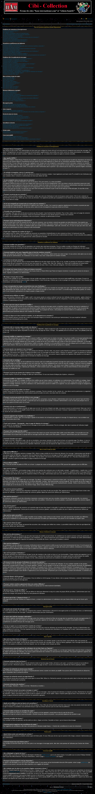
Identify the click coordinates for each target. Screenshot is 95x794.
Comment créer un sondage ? (10, 62)
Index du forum (6, 24)
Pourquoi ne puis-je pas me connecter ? (13, 36)
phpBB (24, 282)
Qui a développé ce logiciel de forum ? (12, 136)
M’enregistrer (14, 18)
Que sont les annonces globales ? (11, 83)
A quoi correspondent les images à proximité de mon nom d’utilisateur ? (21, 51)
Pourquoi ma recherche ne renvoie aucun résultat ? (16, 116)
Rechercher (89, 18)
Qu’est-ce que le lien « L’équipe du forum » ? (14, 100)
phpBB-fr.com (49, 792)
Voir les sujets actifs (87, 24)
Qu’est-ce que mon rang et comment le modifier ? (15, 53)
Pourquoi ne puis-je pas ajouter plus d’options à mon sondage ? (19, 63)
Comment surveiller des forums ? (11, 126)
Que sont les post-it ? (8, 85)
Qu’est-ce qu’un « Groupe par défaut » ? (13, 99)
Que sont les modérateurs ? (10, 93)
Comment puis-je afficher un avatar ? (12, 52)
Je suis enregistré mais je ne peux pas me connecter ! (16, 34)
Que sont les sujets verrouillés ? (11, 86)
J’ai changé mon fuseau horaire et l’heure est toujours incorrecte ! (19, 48)
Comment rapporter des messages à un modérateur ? (16, 70)
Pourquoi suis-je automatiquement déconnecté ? (15, 39)
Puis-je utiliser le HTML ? (9, 79)
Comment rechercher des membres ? (12, 119)
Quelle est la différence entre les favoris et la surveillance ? (17, 124)
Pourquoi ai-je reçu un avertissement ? (12, 69)
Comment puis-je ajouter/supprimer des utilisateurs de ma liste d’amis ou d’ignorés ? (24, 111)
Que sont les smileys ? (8, 80)
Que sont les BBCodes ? (9, 77)
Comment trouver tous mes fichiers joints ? (13, 133)
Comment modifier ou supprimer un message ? (15, 60)
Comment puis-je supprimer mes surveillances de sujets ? (17, 128)
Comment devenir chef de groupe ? (12, 96)
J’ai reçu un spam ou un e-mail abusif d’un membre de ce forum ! (19, 107)
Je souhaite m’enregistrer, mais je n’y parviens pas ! (16, 33)
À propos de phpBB (50, 756)
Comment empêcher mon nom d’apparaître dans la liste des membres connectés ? (23, 46)
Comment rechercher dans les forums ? (13, 115)
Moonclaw (54, 789)
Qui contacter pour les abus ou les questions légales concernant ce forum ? (22, 139)
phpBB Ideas (84, 762)
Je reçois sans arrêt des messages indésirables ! (15, 105)
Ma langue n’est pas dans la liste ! (11, 50)
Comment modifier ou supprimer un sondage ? (14, 65)
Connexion (6, 18)
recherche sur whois (14, 771)
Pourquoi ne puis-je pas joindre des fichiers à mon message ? (18, 67)
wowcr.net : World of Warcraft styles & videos (64, 789)
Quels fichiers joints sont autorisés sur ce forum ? (15, 131)
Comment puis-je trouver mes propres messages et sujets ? (18, 120)
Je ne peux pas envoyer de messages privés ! (14, 104)
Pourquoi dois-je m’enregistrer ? (11, 30)
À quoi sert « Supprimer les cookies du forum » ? (15, 41)
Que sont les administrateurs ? (10, 91)
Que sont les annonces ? (9, 84)
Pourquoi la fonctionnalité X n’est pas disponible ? (15, 137)
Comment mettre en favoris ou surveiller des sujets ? (16, 125)
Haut (4, 155)
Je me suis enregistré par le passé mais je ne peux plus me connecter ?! (21, 37)
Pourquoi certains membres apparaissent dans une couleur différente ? (21, 98)
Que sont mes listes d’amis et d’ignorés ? (13, 110)
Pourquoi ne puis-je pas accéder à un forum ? (14, 66)
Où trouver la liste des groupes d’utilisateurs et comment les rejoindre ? (21, 95)
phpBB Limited (46, 755)
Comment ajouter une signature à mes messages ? (16, 61)
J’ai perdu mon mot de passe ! (10, 38)
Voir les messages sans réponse (74, 24)
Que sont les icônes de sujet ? (10, 88)
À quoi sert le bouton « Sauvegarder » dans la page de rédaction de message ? (23, 71)
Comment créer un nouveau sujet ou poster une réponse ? (17, 58)
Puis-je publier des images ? (10, 81)
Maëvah (49, 789)
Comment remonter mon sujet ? (11, 74)
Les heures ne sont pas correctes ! (11, 47)
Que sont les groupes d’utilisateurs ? (12, 94)
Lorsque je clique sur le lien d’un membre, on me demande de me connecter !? (24, 55)
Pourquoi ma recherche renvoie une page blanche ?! (16, 118)
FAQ (83, 18)
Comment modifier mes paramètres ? (12, 44)
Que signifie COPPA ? (8, 32)
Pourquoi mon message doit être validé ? (13, 73)
